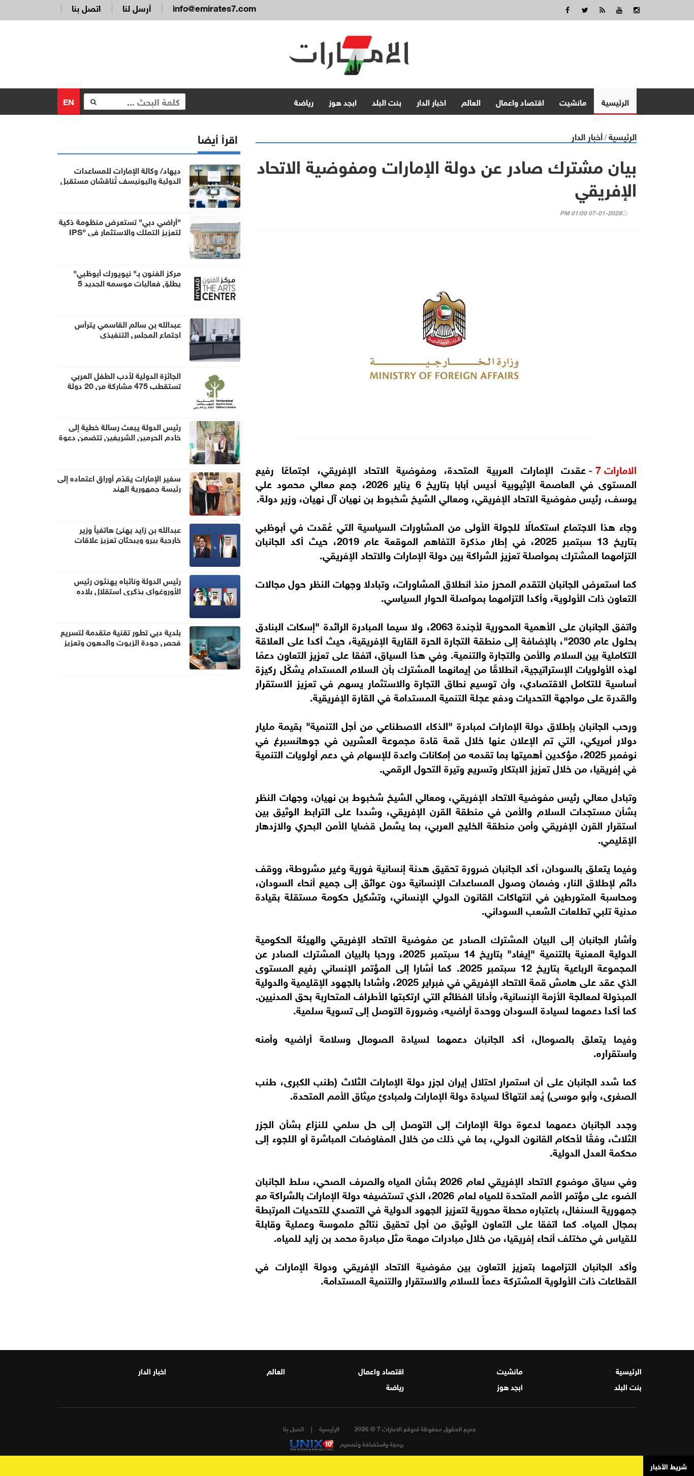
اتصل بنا (86, 7)
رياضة (303, 101)
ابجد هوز (343, 101)
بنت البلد (386, 101)
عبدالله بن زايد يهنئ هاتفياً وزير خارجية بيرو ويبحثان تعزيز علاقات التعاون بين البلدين (128, 539)
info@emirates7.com (214, 7)
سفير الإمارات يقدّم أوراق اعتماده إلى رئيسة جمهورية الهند (119, 482)
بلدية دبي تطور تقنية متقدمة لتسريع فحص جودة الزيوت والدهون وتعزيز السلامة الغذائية (120, 641)
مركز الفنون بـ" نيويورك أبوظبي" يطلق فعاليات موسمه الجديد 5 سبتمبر (127, 282)
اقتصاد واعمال (520, 101)
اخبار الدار (431, 101)
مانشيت (572, 101)
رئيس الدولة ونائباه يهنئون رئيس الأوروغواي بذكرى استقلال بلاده (127, 585)
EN (68, 101)
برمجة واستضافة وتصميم (371, 1443)
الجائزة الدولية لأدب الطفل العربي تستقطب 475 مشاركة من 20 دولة (124, 380)
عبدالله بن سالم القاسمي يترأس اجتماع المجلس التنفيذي (128, 328)
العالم (471, 101)
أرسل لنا (136, 7)
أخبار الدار (587, 136)
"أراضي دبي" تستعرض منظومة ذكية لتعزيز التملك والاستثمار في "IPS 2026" (120, 231)
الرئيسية (615, 101)
